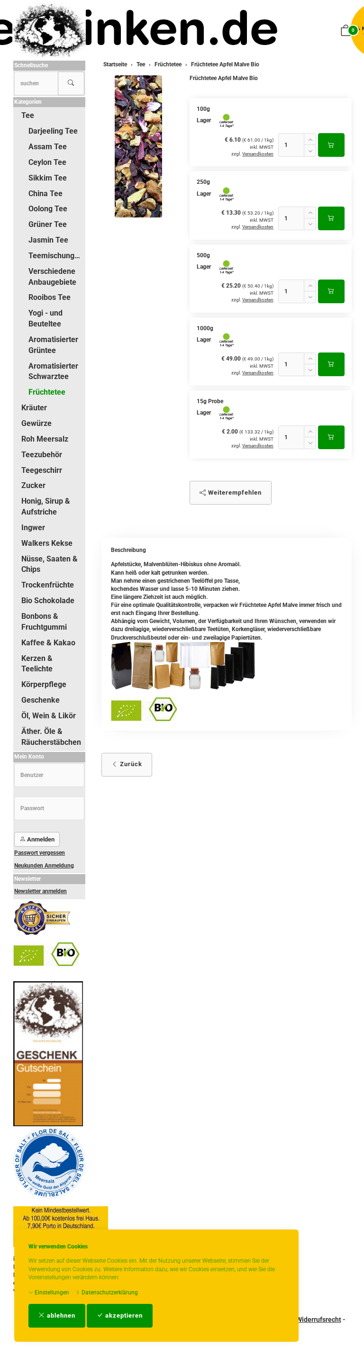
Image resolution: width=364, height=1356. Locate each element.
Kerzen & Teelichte (37, 664)
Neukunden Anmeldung (44, 865)
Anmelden (40, 839)
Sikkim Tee (47, 177)
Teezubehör (41, 454)
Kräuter (34, 407)
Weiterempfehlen (234, 492)
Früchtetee (46, 392)
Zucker (33, 485)
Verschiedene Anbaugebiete (52, 277)
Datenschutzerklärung (109, 1292)
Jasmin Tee (48, 239)
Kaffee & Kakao (48, 642)
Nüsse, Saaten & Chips (49, 564)
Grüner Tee (47, 224)
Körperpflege (43, 684)
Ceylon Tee (47, 162)
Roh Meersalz (44, 438)
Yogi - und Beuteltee (45, 318)
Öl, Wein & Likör (48, 715)
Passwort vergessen (39, 853)
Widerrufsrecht (318, 1319)
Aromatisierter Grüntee (53, 345)
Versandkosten (257, 153)
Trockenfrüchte (47, 584)
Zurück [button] (130, 764)
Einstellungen (51, 1292)
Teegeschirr (41, 470)
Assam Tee (47, 146)
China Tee (45, 193)
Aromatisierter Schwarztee (53, 371)
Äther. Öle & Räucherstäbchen (51, 737)
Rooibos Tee (49, 297)
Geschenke (40, 700)
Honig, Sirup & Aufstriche (45, 506)
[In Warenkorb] (331, 145)
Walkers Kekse (47, 543)
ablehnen (60, 1315)
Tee (27, 115)
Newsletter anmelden (40, 891)
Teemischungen (55, 255)
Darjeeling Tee (53, 131)
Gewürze (36, 423)
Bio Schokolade (47, 600)
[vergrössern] (138, 146)
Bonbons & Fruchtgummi (44, 622)
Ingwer (33, 527)
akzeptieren (123, 1315)
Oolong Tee (47, 208)
